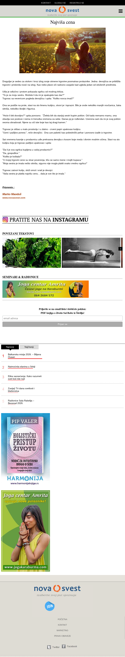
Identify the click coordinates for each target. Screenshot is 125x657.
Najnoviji (10, 347)
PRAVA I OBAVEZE (62, 636)
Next (120, 249)
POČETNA (62, 619)
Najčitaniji (29, 347)
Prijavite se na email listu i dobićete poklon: (62, 309)
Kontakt (46, 3)
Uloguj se (60, 3)
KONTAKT (62, 625)
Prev (4, 249)
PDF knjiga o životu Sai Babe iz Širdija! (62, 313)
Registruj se (77, 3)
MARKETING (62, 630)
